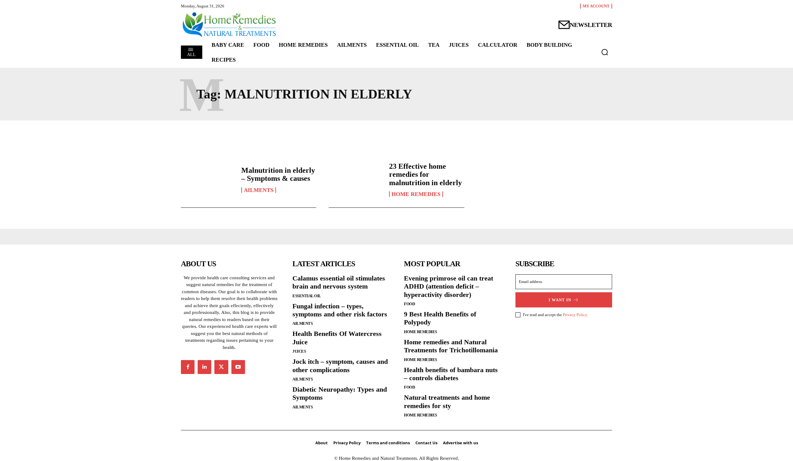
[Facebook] (188, 367)
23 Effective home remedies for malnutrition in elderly (425, 174)
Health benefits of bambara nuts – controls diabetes (451, 374)
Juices (299, 351)
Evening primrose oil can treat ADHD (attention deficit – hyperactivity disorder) (448, 286)
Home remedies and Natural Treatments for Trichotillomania (451, 346)
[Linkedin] (204, 367)
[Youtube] (238, 367)
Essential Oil (306, 296)
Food (409, 304)
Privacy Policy (575, 314)
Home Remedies (416, 194)
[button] (604, 52)
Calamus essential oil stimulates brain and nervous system (338, 282)
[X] (221, 367)
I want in (560, 300)
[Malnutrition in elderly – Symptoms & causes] (208, 179)
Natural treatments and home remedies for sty (447, 401)
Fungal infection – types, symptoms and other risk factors (339, 310)
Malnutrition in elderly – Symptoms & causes (278, 174)
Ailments (259, 190)
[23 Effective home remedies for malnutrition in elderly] (356, 179)
